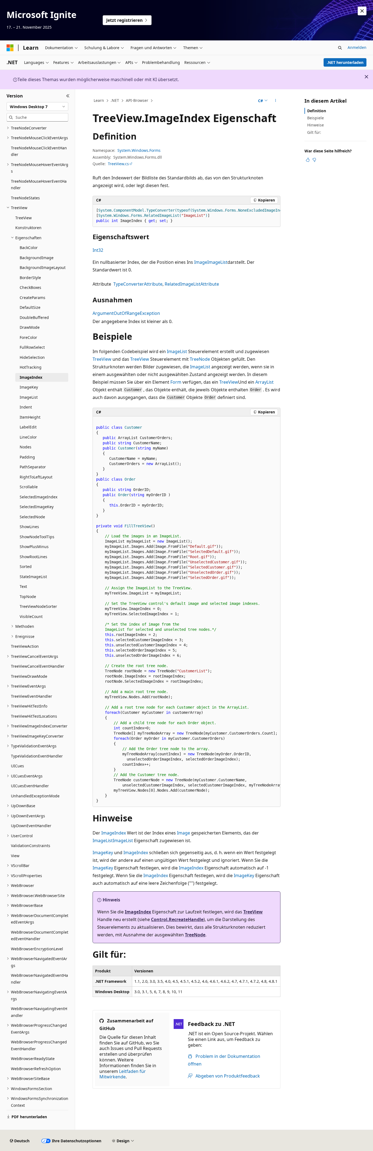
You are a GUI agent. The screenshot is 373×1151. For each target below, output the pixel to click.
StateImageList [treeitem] (33, 576)
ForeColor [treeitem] (28, 337)
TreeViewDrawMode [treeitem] (29, 676)
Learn (99, 100)
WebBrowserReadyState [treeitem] (33, 1058)
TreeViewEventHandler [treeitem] (31, 696)
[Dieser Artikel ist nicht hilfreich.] (314, 159)
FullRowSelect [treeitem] (32, 347)
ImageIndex (113, 833)
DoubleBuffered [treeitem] (34, 317)
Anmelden (357, 47)
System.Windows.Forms (139, 150)
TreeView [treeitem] (23, 217)
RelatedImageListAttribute (192, 284)
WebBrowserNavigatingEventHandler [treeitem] (39, 1012)
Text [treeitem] (23, 586)
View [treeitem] (15, 855)
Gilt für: (314, 132)
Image (200, 262)
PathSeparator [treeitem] (33, 466)
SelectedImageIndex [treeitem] (38, 496)
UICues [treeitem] (17, 765)
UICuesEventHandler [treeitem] (30, 785)
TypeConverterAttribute (137, 284)
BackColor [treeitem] (29, 247)
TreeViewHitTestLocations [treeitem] (34, 716)
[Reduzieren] (68, 95)
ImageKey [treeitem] (29, 387)
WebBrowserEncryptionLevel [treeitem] (37, 948)
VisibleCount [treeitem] (31, 616)
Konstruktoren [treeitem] (28, 227)
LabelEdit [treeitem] (28, 427)
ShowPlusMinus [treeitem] (34, 546)
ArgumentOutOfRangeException (126, 313)
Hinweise (315, 125)
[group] (186, 216)
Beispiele (315, 117)
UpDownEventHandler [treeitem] (31, 825)
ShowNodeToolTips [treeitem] (37, 536)
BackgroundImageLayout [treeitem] (43, 267)
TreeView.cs (118, 163)
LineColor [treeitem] (28, 437)
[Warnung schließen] (362, 11)
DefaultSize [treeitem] (30, 307)
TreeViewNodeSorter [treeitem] (38, 606)
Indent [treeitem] (26, 407)
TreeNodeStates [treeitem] (25, 197)
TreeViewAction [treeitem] (25, 646)
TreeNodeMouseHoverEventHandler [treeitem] (39, 185)
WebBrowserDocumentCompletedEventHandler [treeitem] (39, 936)
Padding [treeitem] (27, 457)
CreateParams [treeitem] (32, 297)
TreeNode (200, 359)
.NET (115, 100)
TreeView (102, 359)
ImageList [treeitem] (29, 397)
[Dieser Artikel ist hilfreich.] (307, 159)
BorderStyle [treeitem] (30, 277)
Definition (316, 110)
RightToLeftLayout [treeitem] (36, 477)
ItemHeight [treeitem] (30, 417)
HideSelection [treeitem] (32, 357)
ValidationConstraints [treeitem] (30, 845)
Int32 (98, 250)
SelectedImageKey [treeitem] (37, 506)
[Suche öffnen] (339, 48)
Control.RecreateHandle (177, 919)
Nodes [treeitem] (25, 446)
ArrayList (264, 382)
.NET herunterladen (345, 62)
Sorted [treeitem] (26, 566)
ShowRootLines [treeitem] (33, 556)
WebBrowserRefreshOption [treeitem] (36, 1068)
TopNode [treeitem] (28, 596)
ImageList (217, 262)
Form (175, 382)
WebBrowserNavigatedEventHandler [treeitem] (39, 979)
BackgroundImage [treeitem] (37, 257)
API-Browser (137, 100)
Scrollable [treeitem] (29, 486)
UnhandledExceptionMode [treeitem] (35, 795)
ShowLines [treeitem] (29, 526)
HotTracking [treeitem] (31, 367)
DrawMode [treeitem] (30, 327)
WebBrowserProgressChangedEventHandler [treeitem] (39, 1045)
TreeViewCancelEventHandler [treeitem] (37, 666)
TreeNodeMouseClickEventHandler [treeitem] (39, 151)
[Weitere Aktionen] (275, 100)
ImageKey (103, 853)
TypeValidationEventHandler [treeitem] (37, 756)
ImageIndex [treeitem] (31, 377)
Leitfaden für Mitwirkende (122, 1074)
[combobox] (37, 106)
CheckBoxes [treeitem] (30, 287)
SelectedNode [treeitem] (32, 516)
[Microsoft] (10, 47)
